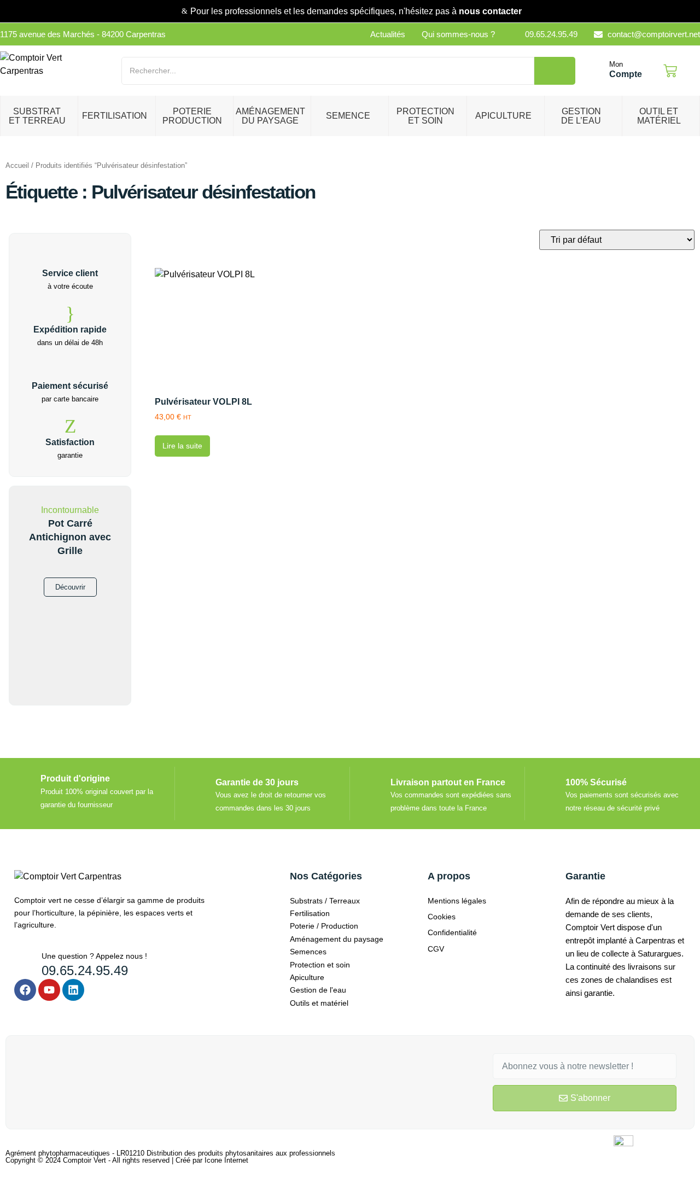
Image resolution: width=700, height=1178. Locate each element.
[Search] (554, 71)
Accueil (17, 165)
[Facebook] (25, 990)
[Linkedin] (73, 990)
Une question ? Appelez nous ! (94, 956)
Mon (616, 64)
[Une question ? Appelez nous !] (23, 959)
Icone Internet (226, 1160)
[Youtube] (49, 990)
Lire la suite (182, 445)
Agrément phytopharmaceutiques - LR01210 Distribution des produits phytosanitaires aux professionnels (170, 1153)
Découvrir (70, 587)
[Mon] (597, 71)
